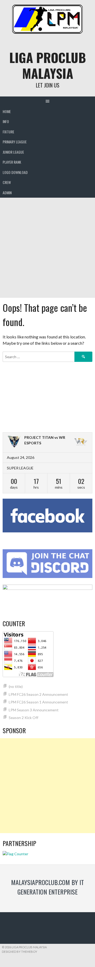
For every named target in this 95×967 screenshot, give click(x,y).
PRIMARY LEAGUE (15, 141)
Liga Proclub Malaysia (47, 65)
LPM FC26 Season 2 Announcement (38, 694)
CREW (7, 182)
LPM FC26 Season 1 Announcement (38, 702)
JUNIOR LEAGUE (13, 152)
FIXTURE (8, 131)
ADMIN (7, 192)
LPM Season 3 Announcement (34, 710)
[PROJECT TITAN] (14, 442)
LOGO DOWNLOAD (15, 172)
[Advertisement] (47, 247)
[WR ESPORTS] (80, 442)
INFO (6, 121)
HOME (7, 111)
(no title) (16, 686)
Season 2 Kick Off (23, 717)
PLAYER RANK (12, 162)
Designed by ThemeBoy (19, 951)
